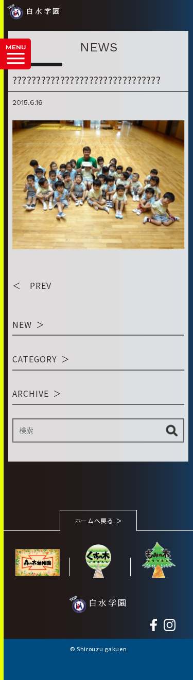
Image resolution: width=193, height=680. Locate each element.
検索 (172, 430)
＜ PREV (31, 285)
